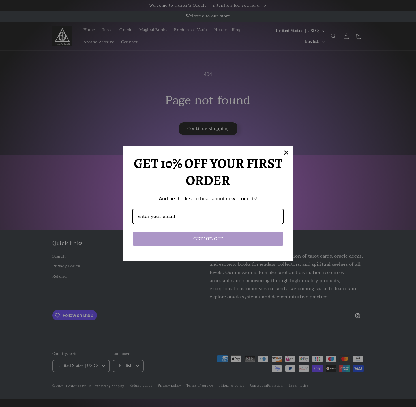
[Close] (286, 152)
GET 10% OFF (208, 238)
